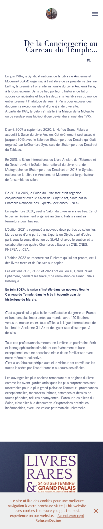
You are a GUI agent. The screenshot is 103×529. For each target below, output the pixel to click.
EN (89, 60)
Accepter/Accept (71, 515)
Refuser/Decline (48, 520)
